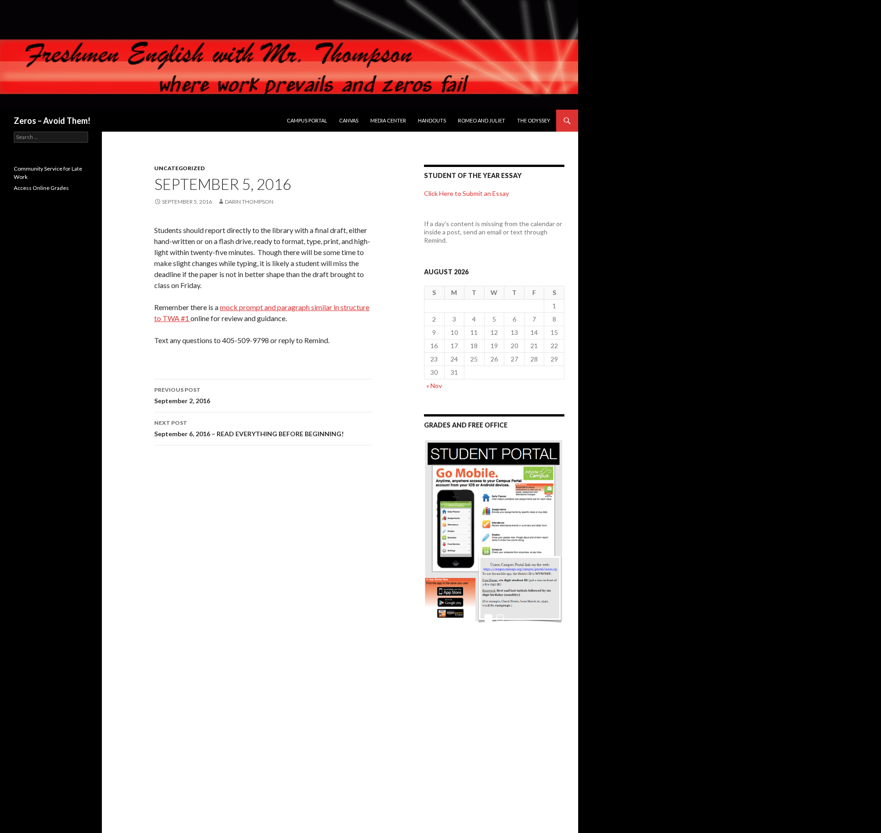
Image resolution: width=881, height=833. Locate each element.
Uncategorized (179, 168)
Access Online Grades (41, 187)
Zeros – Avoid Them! (52, 121)
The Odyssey (533, 120)
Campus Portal (307, 120)
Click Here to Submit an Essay (466, 193)
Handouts (432, 120)
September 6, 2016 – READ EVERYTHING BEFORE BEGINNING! (249, 428)
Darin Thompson (249, 201)
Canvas (348, 120)
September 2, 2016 (182, 395)
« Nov (434, 385)
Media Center (388, 120)
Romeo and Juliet (481, 120)
